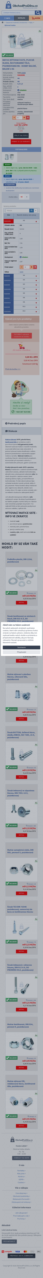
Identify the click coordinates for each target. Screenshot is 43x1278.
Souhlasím (21, 647)
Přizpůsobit (21, 652)
